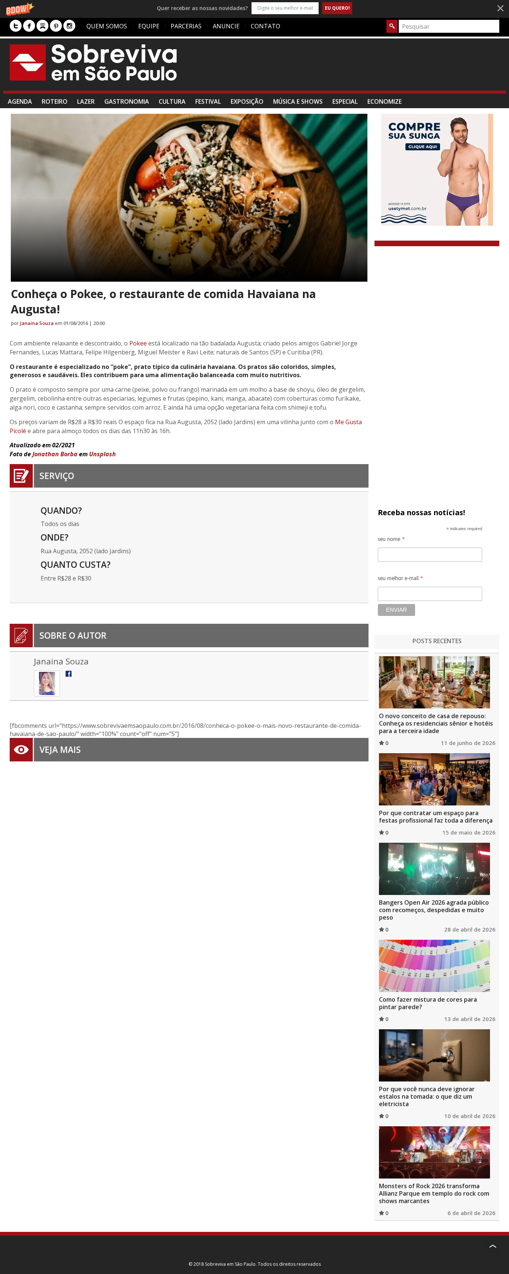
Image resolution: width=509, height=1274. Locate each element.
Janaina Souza (37, 323)
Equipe (148, 26)
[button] (254, 8)
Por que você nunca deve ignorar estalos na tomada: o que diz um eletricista (427, 1096)
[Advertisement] (363, 68)
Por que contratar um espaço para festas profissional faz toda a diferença (436, 816)
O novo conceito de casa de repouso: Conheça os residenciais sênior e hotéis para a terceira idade (436, 723)
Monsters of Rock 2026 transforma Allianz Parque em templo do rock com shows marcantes (434, 1193)
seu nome (391, 540)
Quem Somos (106, 26)
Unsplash (102, 454)
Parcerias (186, 26)
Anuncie (226, 26)
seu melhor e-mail (400, 579)
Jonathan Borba (55, 454)
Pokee (138, 343)
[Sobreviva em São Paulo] (93, 62)
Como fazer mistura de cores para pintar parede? (428, 1003)
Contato (265, 26)
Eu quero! (337, 8)
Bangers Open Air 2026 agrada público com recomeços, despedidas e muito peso (434, 909)
